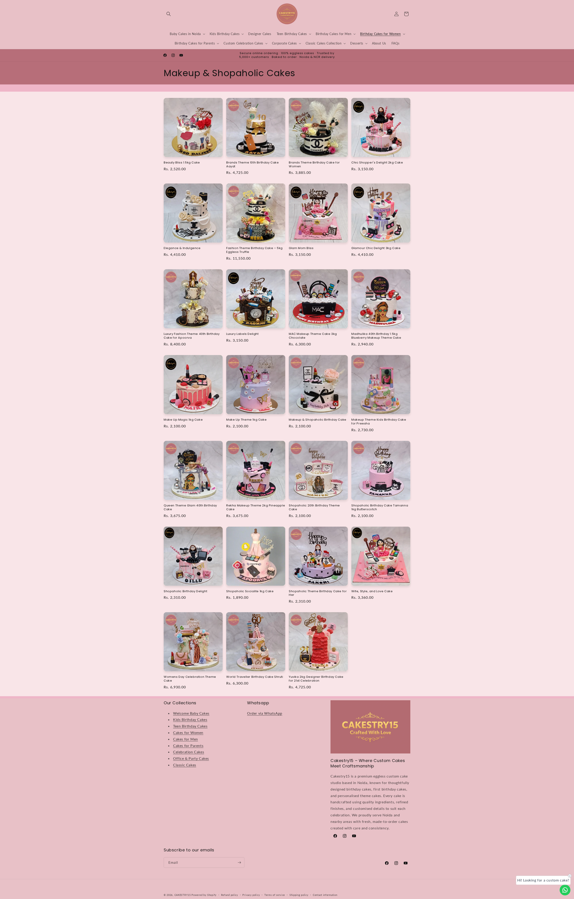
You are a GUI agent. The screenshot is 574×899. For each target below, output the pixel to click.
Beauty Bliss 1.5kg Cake (182, 163)
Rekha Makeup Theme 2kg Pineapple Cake (255, 507)
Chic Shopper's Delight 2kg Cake (377, 163)
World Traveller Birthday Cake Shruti (254, 677)
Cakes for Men (185, 739)
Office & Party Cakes (191, 758)
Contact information (325, 894)
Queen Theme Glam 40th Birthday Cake (190, 507)
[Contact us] (565, 890)
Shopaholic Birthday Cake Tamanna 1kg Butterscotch (379, 507)
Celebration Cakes (188, 752)
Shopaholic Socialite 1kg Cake (250, 591)
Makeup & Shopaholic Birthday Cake (317, 420)
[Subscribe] (239, 862)
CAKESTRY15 (183, 894)
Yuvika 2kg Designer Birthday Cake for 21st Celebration (316, 679)
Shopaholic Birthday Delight (185, 591)
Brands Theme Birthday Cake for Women (314, 164)
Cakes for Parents (188, 745)
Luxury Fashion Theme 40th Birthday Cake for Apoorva (192, 336)
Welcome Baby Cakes (191, 713)
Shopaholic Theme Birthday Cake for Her (318, 593)
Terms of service (274, 894)
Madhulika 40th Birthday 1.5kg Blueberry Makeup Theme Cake (376, 336)
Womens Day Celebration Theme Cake (190, 679)
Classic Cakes (184, 765)
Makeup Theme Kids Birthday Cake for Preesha (378, 422)
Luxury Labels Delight (242, 334)
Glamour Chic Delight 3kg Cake (375, 248)
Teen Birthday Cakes (190, 726)
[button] (169, 14)
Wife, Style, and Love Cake (372, 591)
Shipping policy (299, 894)
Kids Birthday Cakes (190, 719)
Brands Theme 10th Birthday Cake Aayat (252, 164)
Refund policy (229, 894)
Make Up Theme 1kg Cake (246, 420)
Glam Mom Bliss (301, 248)
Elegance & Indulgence (182, 248)
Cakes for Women (188, 732)
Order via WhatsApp (264, 713)
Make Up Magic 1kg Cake (183, 420)
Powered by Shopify (204, 894)
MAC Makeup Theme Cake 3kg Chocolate (313, 336)
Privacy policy (251, 894)
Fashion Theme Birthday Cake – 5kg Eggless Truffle (254, 250)
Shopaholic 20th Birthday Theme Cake (314, 507)
